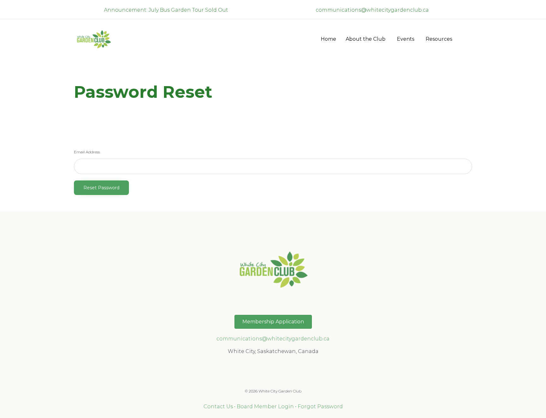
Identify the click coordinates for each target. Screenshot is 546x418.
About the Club (365, 39)
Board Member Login (265, 406)
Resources (439, 39)
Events (405, 39)
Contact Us (218, 406)
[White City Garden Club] (93, 39)
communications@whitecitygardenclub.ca (372, 10)
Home (328, 39)
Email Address (87, 152)
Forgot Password (320, 406)
